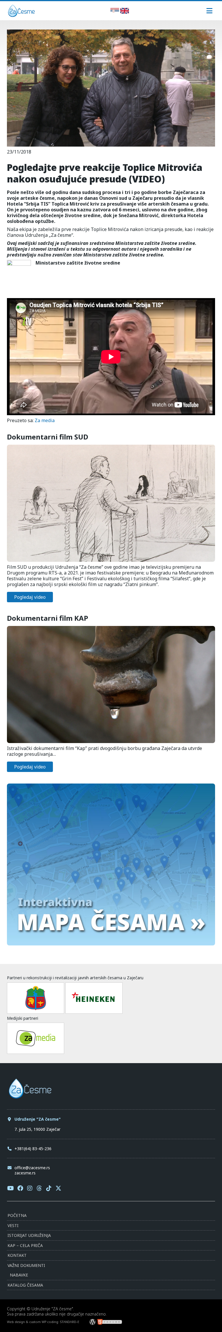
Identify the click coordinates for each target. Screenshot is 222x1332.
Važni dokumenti (26, 1265)
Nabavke (19, 1275)
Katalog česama (25, 1285)
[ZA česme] (21, 15)
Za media (45, 420)
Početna (17, 1215)
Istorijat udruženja (29, 1235)
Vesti (13, 1225)
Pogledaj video (30, 597)
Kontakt (17, 1255)
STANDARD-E (69, 1322)
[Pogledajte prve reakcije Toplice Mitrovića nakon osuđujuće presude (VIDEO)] (111, 144)
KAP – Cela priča (25, 1245)
